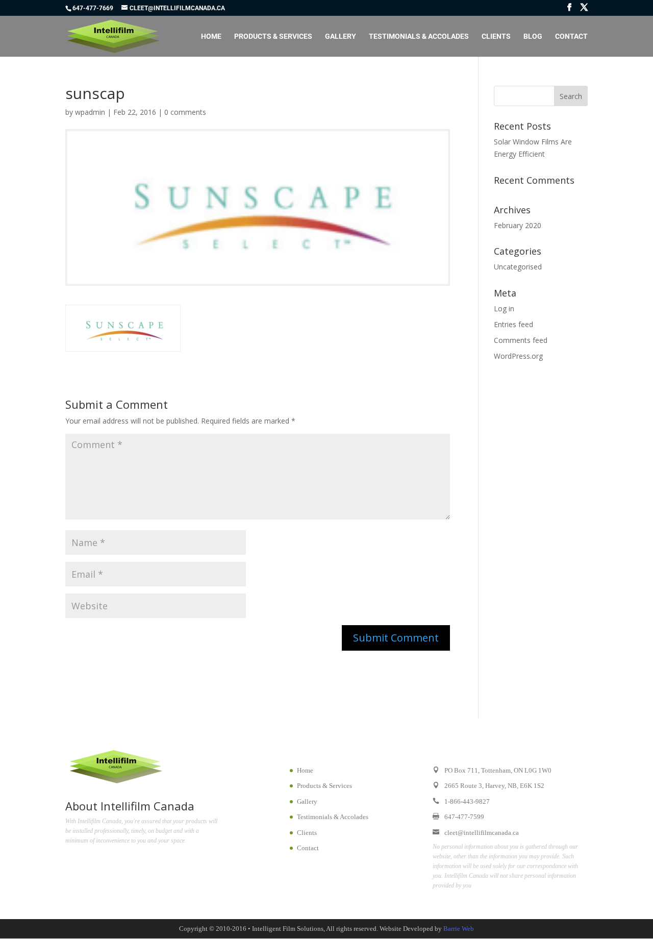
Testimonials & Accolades (419, 36)
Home (211, 36)
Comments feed (520, 340)
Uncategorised (518, 266)
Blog (532, 36)
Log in (504, 308)
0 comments (185, 112)
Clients (496, 36)
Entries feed (513, 324)
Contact (571, 36)
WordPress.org (518, 356)
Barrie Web (458, 928)
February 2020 (517, 225)
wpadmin (90, 112)
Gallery (340, 36)
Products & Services (273, 36)
